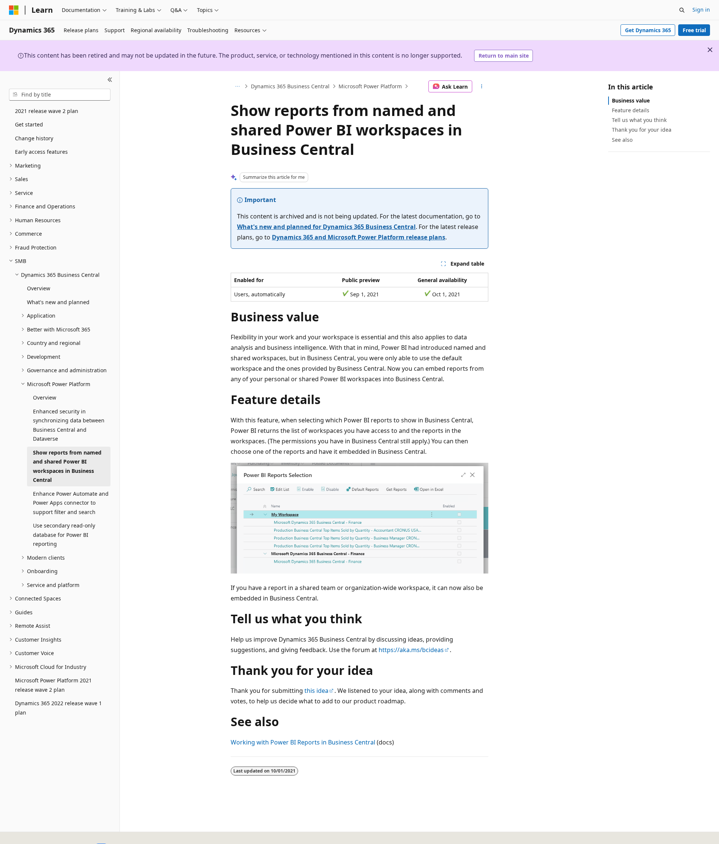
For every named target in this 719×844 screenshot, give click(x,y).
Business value (631, 100)
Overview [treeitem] (38, 288)
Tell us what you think (639, 119)
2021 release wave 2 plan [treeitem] (46, 110)
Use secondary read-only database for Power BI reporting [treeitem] (64, 534)
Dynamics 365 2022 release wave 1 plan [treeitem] (58, 708)
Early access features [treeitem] (41, 151)
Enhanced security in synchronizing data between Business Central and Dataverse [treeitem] (68, 425)
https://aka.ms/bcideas (411, 650)
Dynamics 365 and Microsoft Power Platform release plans (358, 237)
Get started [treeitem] (29, 124)
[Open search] (681, 10)
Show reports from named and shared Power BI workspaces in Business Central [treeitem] (67, 466)
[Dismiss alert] (710, 50)
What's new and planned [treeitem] (58, 302)
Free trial (694, 30)
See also (622, 139)
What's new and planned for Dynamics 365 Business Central (326, 227)
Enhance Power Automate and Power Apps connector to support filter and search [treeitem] (71, 503)
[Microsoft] (14, 10)
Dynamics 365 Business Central (290, 86)
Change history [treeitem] (34, 138)
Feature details (630, 110)
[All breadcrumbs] (237, 86)
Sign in (701, 9)
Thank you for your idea (641, 129)
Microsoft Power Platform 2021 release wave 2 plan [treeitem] (53, 685)
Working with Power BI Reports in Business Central (303, 742)
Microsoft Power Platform (370, 86)
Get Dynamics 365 (648, 30)
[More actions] (481, 86)
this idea (316, 690)
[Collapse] (109, 80)
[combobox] (59, 95)
